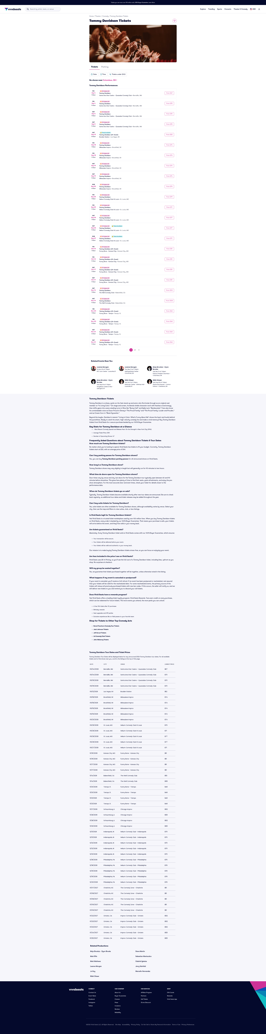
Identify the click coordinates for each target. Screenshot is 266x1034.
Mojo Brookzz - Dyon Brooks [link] (100, 951)
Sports (219, 9)
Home (91, 16)
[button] (93, 74)
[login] (259, 9)
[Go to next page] (139, 350)
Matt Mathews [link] (95, 961)
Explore (203, 9)
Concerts (227, 9)
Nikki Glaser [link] (94, 976)
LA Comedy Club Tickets (102, 636)
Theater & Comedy (241, 9)
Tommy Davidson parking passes (115, 459)
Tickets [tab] (94, 67)
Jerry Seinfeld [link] (140, 966)
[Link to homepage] (13, 9)
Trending (211, 9)
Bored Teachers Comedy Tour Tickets (106, 626)
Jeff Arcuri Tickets (100, 633)
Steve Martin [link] (140, 951)
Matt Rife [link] (93, 956)
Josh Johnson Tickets (101, 629)
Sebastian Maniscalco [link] (143, 956)
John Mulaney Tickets (101, 639)
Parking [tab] (104, 67)
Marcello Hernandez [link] (142, 971)
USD (254, 9)
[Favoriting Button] (174, 21)
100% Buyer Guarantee (141, 2)
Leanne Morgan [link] (96, 966)
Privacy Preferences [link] (188, 1024)
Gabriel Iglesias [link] (141, 961)
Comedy (105, 16)
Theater (98, 16)
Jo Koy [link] (92, 971)
